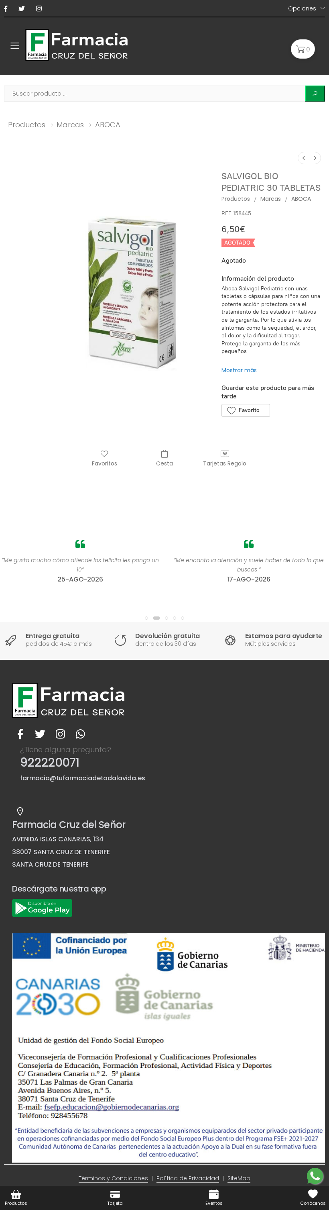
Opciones (302, 8)
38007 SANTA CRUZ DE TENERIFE (61, 852)
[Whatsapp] (80, 734)
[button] (303, 49)
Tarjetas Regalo (224, 463)
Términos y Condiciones (113, 1178)
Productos (26, 125)
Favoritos (104, 463)
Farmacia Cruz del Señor (68, 824)
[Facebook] (7, 8)
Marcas (70, 125)
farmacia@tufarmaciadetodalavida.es (82, 778)
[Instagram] (40, 8)
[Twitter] (23, 8)
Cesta (164, 463)
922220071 (49, 762)
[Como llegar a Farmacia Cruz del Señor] (20, 812)
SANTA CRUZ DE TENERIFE (50, 864)
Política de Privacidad (187, 1178)
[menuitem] (303, 158)
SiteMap (238, 1178)
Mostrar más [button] (239, 370)
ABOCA (107, 125)
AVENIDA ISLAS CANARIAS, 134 (58, 839)
